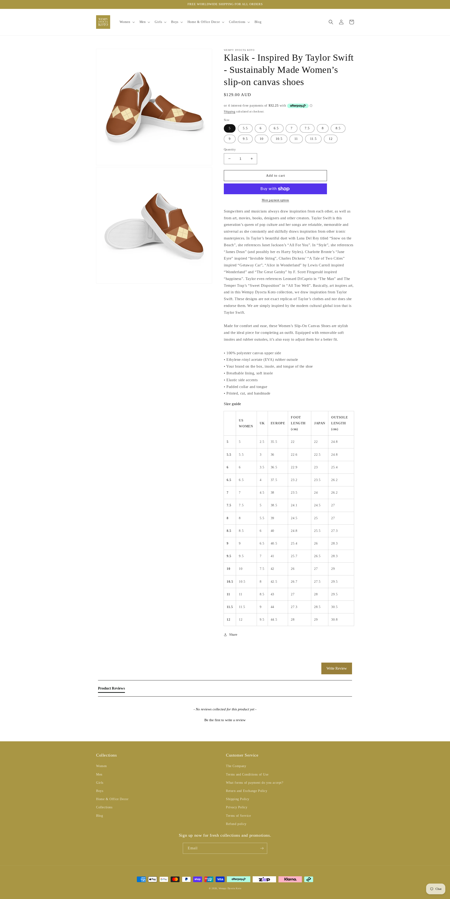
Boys (99, 791)
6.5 (276, 128)
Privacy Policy (236, 807)
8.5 (338, 128)
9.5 (245, 139)
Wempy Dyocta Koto (230, 888)
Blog (99, 815)
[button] (127, 22)
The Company (236, 766)
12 (331, 139)
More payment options (275, 200)
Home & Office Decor (112, 799)
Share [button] (233, 634)
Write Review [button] (336, 668)
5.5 (245, 128)
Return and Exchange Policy (246, 791)
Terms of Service (238, 815)
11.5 (313, 139)
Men (99, 774)
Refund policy (236, 824)
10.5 (279, 139)
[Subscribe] (262, 848)
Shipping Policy (237, 799)
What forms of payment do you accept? (254, 782)
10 (261, 139)
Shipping (229, 111)
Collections (104, 807)
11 (296, 139)
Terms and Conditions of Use (247, 774)
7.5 (307, 128)
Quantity (230, 149)
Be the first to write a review (225, 720)
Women (101, 766)
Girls (99, 782)
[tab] (111, 689)
